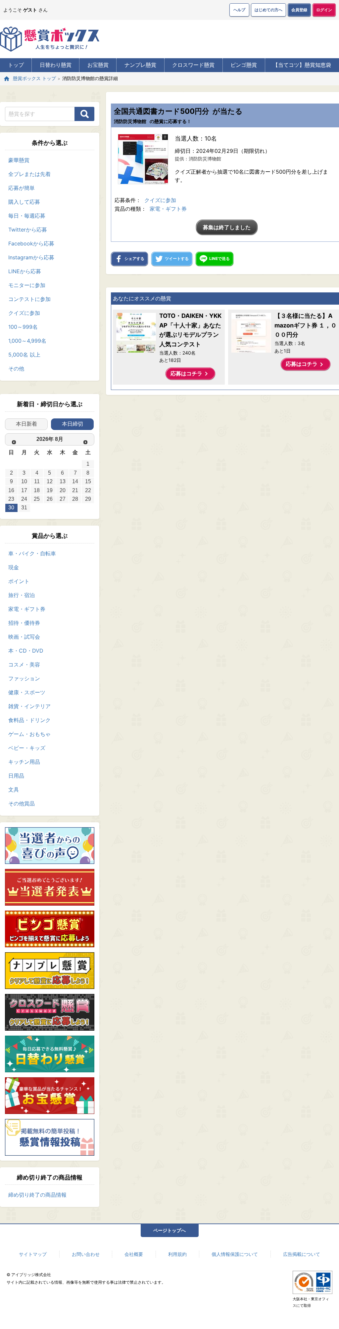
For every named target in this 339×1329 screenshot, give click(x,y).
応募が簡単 (21, 188)
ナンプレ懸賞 (140, 65)
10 (24, 481)
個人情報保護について (235, 1254)
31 (24, 507)
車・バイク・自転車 (32, 553)
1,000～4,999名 (27, 340)
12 (50, 481)
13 (63, 481)
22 (88, 490)
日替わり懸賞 (56, 65)
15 (88, 481)
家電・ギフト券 (26, 609)
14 (75, 481)
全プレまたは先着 (29, 174)
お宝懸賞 (98, 65)
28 (75, 499)
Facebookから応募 (31, 243)
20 (63, 490)
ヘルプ (239, 9)
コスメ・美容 (24, 664)
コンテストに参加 (29, 299)
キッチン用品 (24, 761)
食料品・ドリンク (29, 720)
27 (63, 499)
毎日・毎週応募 (26, 215)
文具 (13, 789)
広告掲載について (301, 1254)
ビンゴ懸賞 (243, 65)
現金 (13, 567)
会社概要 (133, 1254)
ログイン (324, 9)
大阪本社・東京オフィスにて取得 (311, 1302)
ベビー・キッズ (26, 748)
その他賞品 (21, 803)
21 (75, 490)
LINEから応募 (24, 271)
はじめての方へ (268, 9)
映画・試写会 (24, 636)
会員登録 (299, 9)
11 (37, 481)
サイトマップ (33, 1254)
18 (37, 490)
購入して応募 (24, 201)
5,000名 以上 (24, 354)
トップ (16, 65)
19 (50, 490)
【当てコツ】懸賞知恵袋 (302, 65)
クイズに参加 (24, 313)
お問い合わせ (86, 1254)
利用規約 (177, 1254)
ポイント (18, 581)
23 (11, 499)
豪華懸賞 (18, 160)
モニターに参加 (26, 285)
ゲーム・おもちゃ (29, 734)
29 (88, 499)
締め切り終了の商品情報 (37, 1194)
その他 (16, 368)
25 (37, 499)
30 (11, 507)
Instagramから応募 (31, 257)
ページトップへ (169, 1230)
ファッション (24, 678)
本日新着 (26, 424)
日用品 (16, 775)
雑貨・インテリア (29, 706)
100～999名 (23, 326)
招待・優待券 (24, 623)
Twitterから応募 (27, 229)
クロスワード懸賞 (193, 65)
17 (24, 490)
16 (11, 490)
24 (24, 499)
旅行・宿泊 (21, 595)
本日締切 (72, 424)
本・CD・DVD (25, 650)
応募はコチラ (190, 374)
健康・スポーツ (26, 692)
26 (50, 499)
